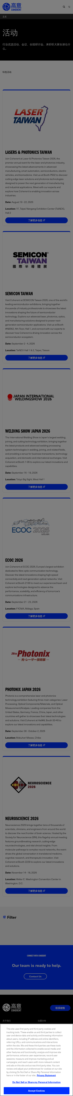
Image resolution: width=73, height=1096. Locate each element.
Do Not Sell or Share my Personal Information (36, 1082)
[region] (36, 1060)
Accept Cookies (36, 1090)
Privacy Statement (46, 1075)
